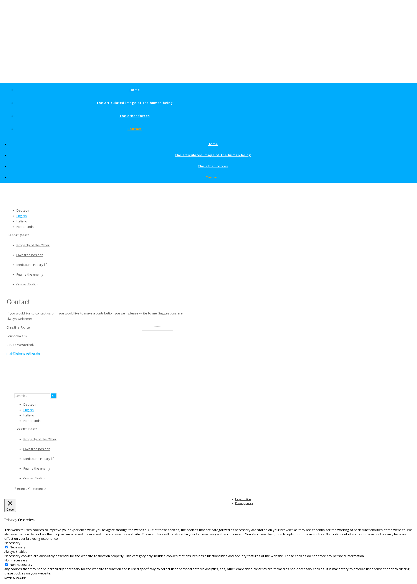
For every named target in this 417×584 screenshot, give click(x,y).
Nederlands (25, 226)
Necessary (18, 547)
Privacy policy (244, 503)
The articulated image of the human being (134, 102)
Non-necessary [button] (15, 560)
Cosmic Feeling (27, 284)
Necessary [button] (12, 543)
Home (134, 89)
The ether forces (134, 116)
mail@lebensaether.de (23, 353)
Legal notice (243, 499)
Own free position (29, 255)
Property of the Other (33, 245)
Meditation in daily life (32, 264)
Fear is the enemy (29, 274)
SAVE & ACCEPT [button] (16, 577)
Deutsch (22, 210)
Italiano (21, 221)
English (21, 216)
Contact (134, 129)
